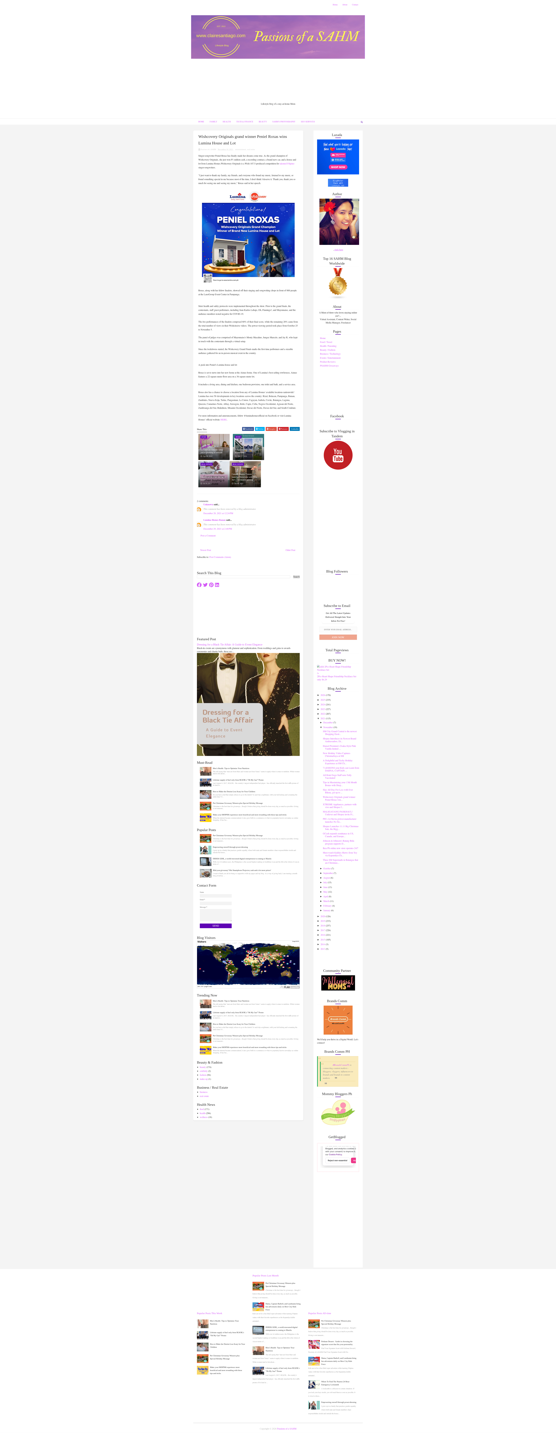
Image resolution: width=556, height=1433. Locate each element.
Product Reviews (328, 361)
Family (213, 121)
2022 (323, 713)
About (344, 4)
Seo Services (308, 121)
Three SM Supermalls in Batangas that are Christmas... (340, 861)
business (203, 1091)
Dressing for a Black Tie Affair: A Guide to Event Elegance (229, 644)
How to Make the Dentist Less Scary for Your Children (234, 791)
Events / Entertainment (330, 357)
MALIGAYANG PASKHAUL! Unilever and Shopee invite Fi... (338, 813)
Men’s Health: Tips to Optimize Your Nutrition (231, 768)
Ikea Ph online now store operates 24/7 (340, 848)
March (326, 901)
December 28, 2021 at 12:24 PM (218, 513)
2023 (323, 709)
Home (335, 4)
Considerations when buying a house (213, 478)
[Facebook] (199, 585)
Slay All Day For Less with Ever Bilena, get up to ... (338, 791)
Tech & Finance (244, 121)
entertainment (240, 149)
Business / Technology (330, 353)
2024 (323, 704)
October (327, 868)
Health (227, 121)
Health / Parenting (328, 345)
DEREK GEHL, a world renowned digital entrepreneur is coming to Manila (242, 859)
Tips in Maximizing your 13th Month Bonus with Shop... (340, 784)
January (327, 910)
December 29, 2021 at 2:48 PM (217, 528)
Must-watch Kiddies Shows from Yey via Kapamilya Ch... (340, 854)
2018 (323, 925)
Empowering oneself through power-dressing (230, 847)
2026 (323, 694)
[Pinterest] (211, 585)
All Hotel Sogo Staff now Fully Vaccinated (337, 776)
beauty (203, 1067)
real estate (251, 149)
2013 (323, 948)
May (325, 891)
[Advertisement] (278, 80)
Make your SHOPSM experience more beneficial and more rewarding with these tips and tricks (250, 815)
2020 (323, 916)
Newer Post (205, 550)
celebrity (204, 1070)
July (325, 882)
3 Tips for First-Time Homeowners (244, 451)
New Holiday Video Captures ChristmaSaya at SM (336, 754)
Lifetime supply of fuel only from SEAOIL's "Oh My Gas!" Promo (238, 780)
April (326, 896)
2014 (323, 944)
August (327, 877)
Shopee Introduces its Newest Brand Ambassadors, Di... (339, 740)
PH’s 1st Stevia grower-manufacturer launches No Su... (339, 820)
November (328, 727)
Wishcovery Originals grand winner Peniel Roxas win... (339, 798)
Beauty (263, 121)
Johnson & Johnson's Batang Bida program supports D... (338, 842)
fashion (203, 1074)
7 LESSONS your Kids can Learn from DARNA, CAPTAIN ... (341, 769)
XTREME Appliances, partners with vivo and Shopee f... (339, 806)
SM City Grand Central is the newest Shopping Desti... (340, 732)
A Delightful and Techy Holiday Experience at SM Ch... (338, 762)
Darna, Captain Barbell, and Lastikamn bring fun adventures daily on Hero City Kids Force (283, 1307)
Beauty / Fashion (327, 349)
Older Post (290, 550)
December (328, 722)
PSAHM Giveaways (329, 365)
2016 (323, 934)
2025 (323, 699)
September (328, 873)
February (327, 905)
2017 (323, 930)
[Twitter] (205, 585)
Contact (355, 4)
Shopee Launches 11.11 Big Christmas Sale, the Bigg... (341, 827)
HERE (224, 419)
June (325, 887)
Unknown (208, 504)
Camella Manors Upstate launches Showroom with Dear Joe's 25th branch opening (244, 477)
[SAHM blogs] (338, 283)
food (202, 1109)
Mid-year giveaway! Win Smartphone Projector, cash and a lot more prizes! (242, 870)
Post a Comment (208, 535)
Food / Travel (326, 341)
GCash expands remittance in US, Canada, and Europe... (338, 835)
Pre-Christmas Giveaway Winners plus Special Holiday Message (238, 803)
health (202, 1113)
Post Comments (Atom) (220, 556)
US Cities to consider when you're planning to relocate (212, 451)
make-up (204, 1078)
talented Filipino (287, 163)
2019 (323, 920)
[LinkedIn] (217, 585)
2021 (323, 718)
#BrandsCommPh (341, 1064)
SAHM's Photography (283, 121)
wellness (204, 1117)
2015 (323, 939)
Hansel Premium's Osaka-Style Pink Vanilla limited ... (339, 747)
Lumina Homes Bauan (214, 519)
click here (338, 249)
